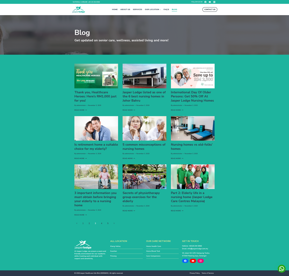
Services (137, 9)
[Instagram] (214, 2)
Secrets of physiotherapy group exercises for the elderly (141, 197)
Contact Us (209, 9)
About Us (125, 9)
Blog (174, 9)
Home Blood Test (153, 251)
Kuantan (113, 251)
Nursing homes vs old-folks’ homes (192, 146)
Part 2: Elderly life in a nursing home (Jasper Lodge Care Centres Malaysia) (191, 197)
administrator (81, 105)
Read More (80, 110)
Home (115, 9)
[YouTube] (210, 2)
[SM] (125, 273)
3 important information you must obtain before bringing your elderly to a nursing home (95, 199)
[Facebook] (205, 2)
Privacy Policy (195, 273)
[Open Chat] (282, 269)
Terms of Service (208, 273)
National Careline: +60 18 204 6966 (86, 2)
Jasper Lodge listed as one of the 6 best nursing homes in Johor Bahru (144, 96)
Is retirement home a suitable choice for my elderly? (96, 146)
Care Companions (153, 256)
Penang (113, 256)
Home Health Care (153, 246)
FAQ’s (166, 9)
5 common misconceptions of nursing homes (144, 146)
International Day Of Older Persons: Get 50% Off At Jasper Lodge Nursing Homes (192, 96)
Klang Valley (115, 246)
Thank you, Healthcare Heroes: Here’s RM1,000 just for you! (95, 96)
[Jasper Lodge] (78, 9)
